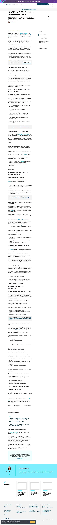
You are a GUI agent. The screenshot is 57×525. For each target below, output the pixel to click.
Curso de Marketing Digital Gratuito (21, 507)
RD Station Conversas (22, 179)
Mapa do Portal (6, 512)
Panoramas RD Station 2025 (23, 134)
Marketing (5, 506)
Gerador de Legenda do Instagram (34, 511)
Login (52, 4)
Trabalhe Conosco (45, 514)
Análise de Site (31, 510)
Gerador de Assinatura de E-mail (34, 507)
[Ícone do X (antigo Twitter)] (10, 518)
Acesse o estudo (38, 1)
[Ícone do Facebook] (12, 518)
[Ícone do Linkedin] (8, 518)
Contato (43, 512)
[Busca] (52, 7)
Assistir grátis (26, 62)
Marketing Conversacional (7, 510)
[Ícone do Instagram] (4, 518)
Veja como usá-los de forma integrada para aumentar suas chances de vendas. (20, 318)
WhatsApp (20, 225)
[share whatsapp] (48, 19)
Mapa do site (5, 514)
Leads (22, 161)
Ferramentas (18, 513)
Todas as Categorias (7, 511)
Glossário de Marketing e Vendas (21, 511)
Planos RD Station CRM (45, 511)
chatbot (9, 181)
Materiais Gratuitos (19, 512)
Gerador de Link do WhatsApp (33, 506)
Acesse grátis (19, 458)
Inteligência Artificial (24, 33)
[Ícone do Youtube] (6, 518)
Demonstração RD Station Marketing (47, 507)
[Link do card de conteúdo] (22, 489)
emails (11, 249)
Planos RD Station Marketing (46, 510)
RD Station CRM (22, 99)
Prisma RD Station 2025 (13, 432)
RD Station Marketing (19, 329)
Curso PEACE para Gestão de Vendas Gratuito (21, 509)
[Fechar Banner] (55, 1)
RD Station (43, 506)
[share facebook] (48, 11)
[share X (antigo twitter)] (48, 13)
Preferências (25, 521)
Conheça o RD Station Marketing (42, 4)
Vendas (25, 154)
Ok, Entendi (32, 521)
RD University (18, 506)
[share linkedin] (48, 16)
